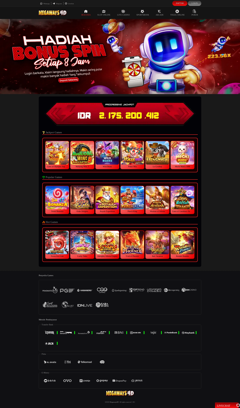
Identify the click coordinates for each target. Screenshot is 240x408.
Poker (195, 15)
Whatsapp (46, 3)
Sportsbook (142, 15)
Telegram (58, 3)
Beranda (86, 15)
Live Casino (123, 15)
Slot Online (103, 15)
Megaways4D (114, 402)
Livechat (71, 3)
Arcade (160, 15)
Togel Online (177, 15)
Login (195, 3)
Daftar (180, 3)
